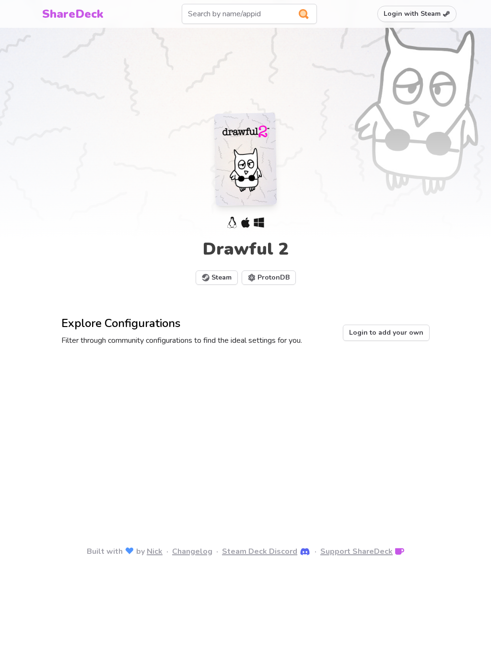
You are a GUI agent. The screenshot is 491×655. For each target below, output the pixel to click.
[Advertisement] (245, 432)
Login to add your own (386, 332)
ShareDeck (73, 14)
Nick (155, 551)
